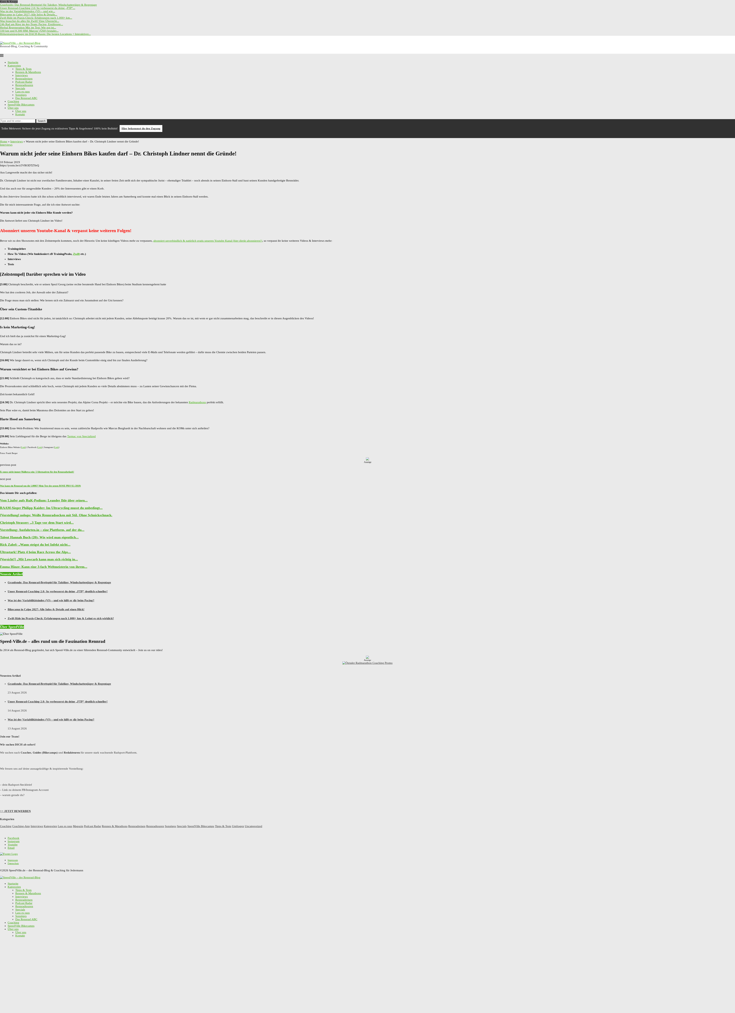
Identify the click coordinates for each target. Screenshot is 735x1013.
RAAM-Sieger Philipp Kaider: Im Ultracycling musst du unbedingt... (51, 508)
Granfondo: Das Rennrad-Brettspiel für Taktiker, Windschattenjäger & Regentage (48, 4)
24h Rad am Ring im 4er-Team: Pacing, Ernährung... (31, 24)
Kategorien (14, 65)
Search (42, 121)
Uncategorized (253, 826)
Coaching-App (21, 826)
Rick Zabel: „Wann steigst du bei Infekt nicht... (35, 544)
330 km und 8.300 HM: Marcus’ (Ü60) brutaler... (29, 30)
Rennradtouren (24, 85)
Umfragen (238, 826)
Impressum (13, 860)
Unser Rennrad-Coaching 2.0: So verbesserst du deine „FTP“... (37, 8)
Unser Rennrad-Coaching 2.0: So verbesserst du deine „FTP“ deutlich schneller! (58, 591)
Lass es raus (22, 91)
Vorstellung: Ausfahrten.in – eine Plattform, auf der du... (42, 530)
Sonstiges (21, 94)
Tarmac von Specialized (81, 436)
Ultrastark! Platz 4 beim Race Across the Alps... (35, 552)
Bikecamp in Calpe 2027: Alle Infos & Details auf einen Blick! (46, 609)
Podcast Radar (23, 81)
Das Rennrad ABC (26, 98)
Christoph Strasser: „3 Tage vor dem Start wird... (37, 522)
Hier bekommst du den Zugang (141, 128)
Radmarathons (197, 402)
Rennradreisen (24, 78)
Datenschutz (13, 863)
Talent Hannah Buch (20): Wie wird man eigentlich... (39, 537)
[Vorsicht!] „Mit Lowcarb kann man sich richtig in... (39, 559)
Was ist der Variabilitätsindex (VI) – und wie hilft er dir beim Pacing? (51, 600)
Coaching (13, 101)
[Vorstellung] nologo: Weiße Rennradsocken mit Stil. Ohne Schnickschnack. (56, 515)
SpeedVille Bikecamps (21, 104)
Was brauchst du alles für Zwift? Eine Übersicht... (29, 21)
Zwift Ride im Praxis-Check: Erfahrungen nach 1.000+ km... (36, 17)
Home (3, 141)
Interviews (21, 75)
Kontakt (20, 114)
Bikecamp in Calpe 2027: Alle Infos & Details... (28, 14)
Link (23, 447)
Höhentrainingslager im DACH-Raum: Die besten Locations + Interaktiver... (45, 34)
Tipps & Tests (23, 68)
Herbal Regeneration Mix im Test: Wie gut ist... (28, 27)
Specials (20, 88)
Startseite (13, 62)
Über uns (13, 107)
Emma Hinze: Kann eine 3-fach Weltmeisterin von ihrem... (43, 567)
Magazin (78, 826)
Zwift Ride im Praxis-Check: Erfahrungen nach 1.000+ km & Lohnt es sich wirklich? (61, 618)
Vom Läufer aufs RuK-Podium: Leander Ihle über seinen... (44, 500)
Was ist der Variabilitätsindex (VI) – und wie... (27, 11)
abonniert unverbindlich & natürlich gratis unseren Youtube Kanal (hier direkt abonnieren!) (207, 240)
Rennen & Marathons (28, 72)
